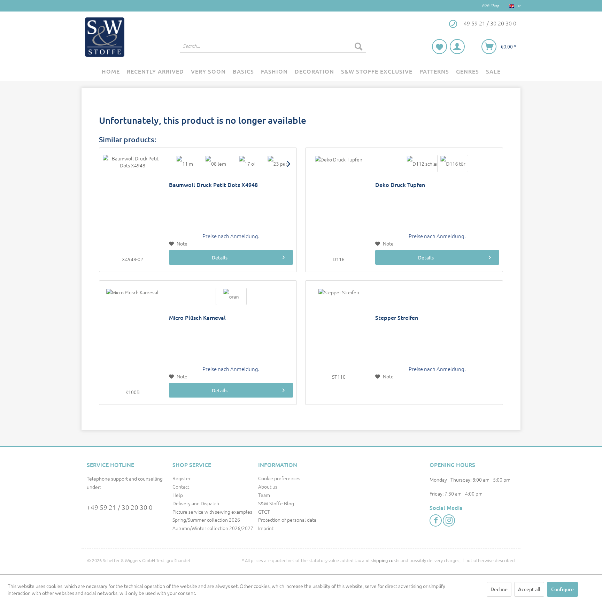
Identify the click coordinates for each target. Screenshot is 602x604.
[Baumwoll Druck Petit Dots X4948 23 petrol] (277, 163)
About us (267, 486)
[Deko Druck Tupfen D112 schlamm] (421, 163)
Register (181, 478)
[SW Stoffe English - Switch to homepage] (104, 37)
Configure (562, 589)
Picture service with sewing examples (212, 511)
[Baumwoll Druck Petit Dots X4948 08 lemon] (215, 163)
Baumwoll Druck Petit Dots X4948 (213, 184)
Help (177, 494)
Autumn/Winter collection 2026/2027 (212, 527)
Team (264, 494)
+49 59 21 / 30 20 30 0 (120, 507)
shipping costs (385, 560)
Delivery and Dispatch (195, 503)
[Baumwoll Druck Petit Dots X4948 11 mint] (184, 163)
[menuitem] (273, 46)
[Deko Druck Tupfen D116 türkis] (452, 163)
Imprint (265, 527)
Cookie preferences (279, 478)
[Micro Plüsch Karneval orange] (231, 296)
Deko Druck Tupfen (400, 184)
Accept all (529, 589)
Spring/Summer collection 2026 (206, 519)
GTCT (264, 511)
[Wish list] (439, 46)
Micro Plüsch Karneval (197, 317)
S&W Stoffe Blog (276, 503)
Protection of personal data (287, 519)
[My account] (457, 46)
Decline (499, 589)
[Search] (358, 46)
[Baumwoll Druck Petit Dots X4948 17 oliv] (246, 163)
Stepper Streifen (396, 317)
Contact (180, 486)
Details (219, 257)
